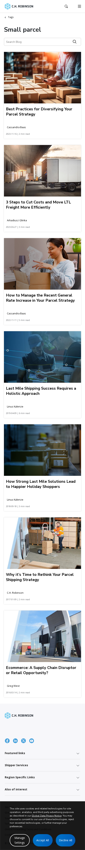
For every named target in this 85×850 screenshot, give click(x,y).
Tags (11, 17)
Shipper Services (16, 765)
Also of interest (16, 789)
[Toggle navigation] (79, 6)
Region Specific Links (20, 777)
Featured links (15, 753)
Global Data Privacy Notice (46, 815)
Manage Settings (19, 840)
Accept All (42, 840)
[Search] (74, 41)
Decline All (65, 840)
